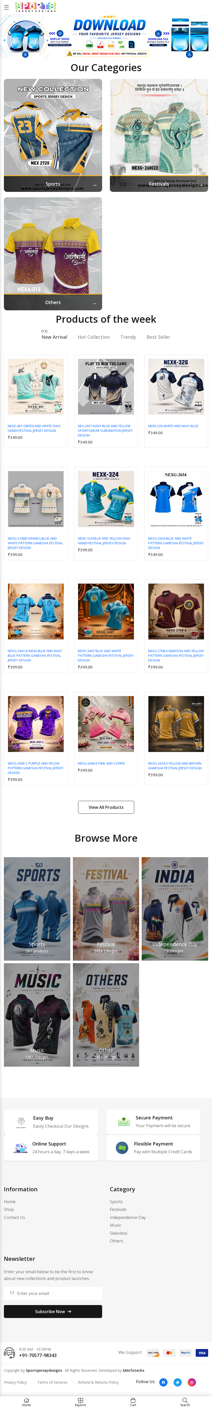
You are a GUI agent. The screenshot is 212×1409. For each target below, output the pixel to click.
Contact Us (14, 1217)
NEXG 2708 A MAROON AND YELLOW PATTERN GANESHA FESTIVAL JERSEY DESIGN (176, 655)
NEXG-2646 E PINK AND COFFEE (101, 763)
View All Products (106, 807)
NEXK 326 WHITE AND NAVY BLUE (173, 426)
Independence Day (175, 944)
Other (106, 1050)
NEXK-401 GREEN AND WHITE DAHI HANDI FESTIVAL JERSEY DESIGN (34, 428)
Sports (37, 944)
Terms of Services (52, 1382)
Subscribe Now (50, 1311)
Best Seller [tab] (158, 337)
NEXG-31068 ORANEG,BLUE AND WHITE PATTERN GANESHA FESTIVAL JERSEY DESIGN (35, 543)
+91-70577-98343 (38, 1355)
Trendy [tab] (128, 337)
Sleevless (118, 1233)
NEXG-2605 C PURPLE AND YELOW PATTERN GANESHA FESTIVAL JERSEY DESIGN (35, 768)
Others (116, 1241)
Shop (9, 1209)
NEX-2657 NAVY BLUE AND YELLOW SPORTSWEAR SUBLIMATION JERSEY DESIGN (105, 431)
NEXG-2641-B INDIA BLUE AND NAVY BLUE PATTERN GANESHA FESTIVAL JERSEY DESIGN (35, 655)
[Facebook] (163, 1382)
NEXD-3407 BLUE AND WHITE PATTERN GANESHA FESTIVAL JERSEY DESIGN (105, 655)
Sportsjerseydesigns (44, 1370)
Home (10, 1201)
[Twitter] (177, 1382)
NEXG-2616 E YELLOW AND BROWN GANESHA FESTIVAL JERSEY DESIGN (175, 765)
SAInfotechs (133, 1370)
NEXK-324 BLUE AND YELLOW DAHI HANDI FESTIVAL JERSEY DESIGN (104, 540)
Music (37, 1050)
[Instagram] (192, 1382)
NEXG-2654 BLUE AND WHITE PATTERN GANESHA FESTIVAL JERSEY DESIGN (176, 543)
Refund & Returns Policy (98, 1382)
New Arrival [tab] (54, 337)
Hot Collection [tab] (94, 337)
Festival (106, 944)
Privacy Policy (15, 1382)
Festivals (118, 1209)
